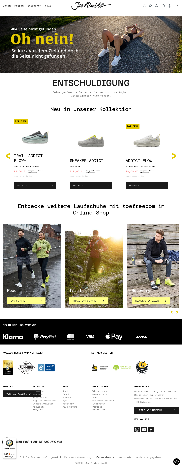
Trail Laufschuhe (84, 301)
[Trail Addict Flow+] (35, 136)
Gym (65, 401)
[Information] (169, 6)
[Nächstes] (174, 155)
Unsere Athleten (43, 404)
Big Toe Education (44, 401)
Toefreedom (40, 397)
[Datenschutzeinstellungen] (176, 461)
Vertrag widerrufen (19, 394)
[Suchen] (150, 6)
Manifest (38, 394)
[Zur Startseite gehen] (91, 6)
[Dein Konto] (156, 6)
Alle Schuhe (70, 407)
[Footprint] (144, 6)
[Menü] (14, 439)
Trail (66, 394)
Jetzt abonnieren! (150, 410)
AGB (94, 397)
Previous (172, 312)
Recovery (68, 404)
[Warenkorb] (163, 6)
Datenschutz (99, 394)
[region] (91, 155)
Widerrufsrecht (102, 391)
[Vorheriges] (8, 155)
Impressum (99, 404)
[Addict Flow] (147, 141)
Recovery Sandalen (147, 301)
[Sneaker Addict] (91, 141)
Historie (38, 391)
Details (22, 185)
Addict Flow (139, 161)
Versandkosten (106, 457)
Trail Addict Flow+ (28, 158)
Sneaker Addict (86, 161)
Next (177, 312)
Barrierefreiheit (103, 401)
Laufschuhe (18, 301)
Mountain (68, 397)
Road (65, 391)
